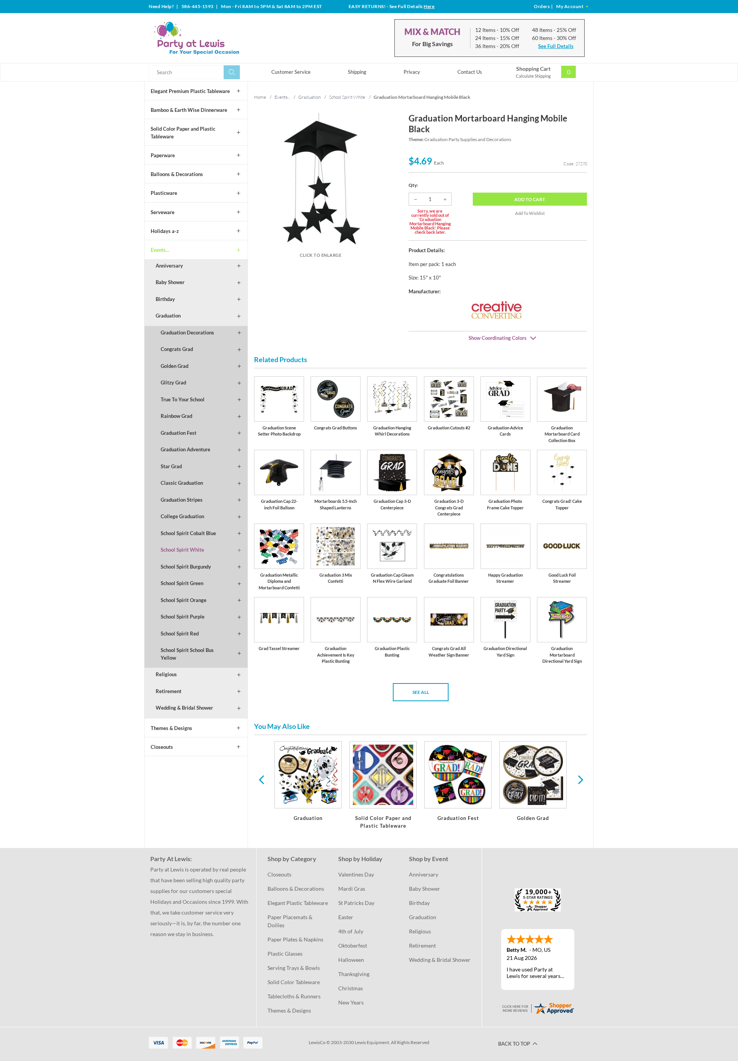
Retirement (168, 691)
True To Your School (182, 399)
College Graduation (182, 516)
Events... (160, 250)
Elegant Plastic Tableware (298, 903)
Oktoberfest (352, 945)
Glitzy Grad (173, 382)
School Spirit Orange (183, 600)
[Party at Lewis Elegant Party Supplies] (214, 38)
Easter (345, 917)
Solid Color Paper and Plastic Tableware (183, 133)
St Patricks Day (356, 903)
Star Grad (171, 466)
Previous (261, 779)
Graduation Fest (178, 433)
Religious (166, 674)
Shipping (357, 72)
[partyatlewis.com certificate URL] (538, 1007)
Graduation (168, 316)
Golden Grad (174, 366)
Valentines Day (356, 874)
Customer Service (291, 72)
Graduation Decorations (187, 332)
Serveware (163, 212)
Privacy (412, 72)
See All (420, 692)
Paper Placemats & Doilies (291, 921)
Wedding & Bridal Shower (184, 708)
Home (260, 97)
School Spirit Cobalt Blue (188, 533)
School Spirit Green (182, 583)
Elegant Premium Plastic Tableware (190, 91)
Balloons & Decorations (177, 174)
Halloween (351, 959)
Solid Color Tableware (294, 982)
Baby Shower (170, 282)
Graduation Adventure (185, 449)
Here (429, 6)
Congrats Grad (177, 349)
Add (529, 199)
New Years (351, 1002)
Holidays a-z (165, 231)
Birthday (165, 299)
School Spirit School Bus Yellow (187, 654)
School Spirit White (182, 550)
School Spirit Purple (182, 617)
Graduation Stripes (182, 500)
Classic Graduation (182, 483)
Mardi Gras (351, 888)
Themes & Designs (171, 728)
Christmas (350, 988)
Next (579, 779)
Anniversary (169, 266)
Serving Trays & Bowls (294, 968)
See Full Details (555, 46)
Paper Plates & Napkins (295, 939)
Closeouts (162, 747)
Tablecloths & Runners (294, 996)
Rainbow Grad (176, 416)
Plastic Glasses (285, 953)
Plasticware (164, 193)
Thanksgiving (353, 974)
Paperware (163, 155)
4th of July (350, 931)
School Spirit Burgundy (186, 567)
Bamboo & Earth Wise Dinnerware (189, 110)
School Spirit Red (180, 633)
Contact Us (469, 72)
